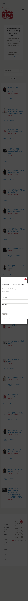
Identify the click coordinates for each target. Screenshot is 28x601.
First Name (5, 297)
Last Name (5, 304)
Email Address (6, 291)
